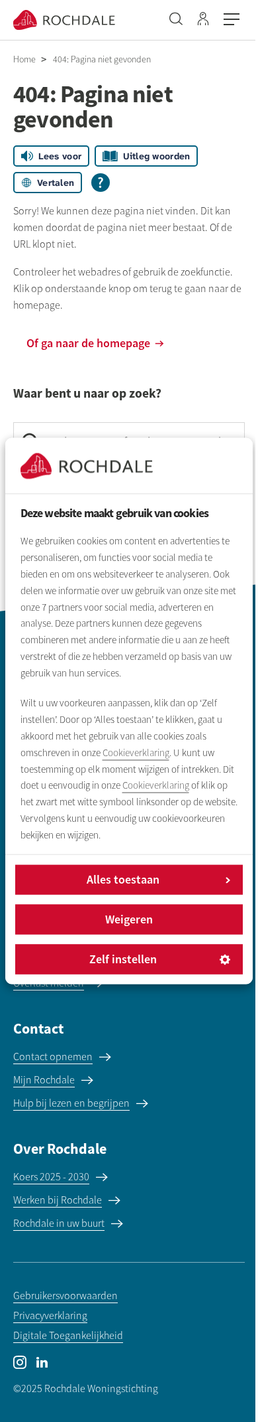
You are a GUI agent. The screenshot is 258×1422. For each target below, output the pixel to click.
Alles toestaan (123, 880)
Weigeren (129, 919)
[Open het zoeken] (176, 20)
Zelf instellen (123, 959)
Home (24, 59)
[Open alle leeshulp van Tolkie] (100, 182)
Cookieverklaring (136, 753)
